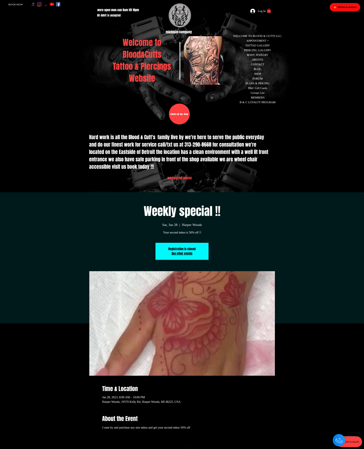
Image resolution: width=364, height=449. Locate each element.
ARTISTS (257, 59)
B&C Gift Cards (257, 88)
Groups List (257, 92)
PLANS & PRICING (258, 83)
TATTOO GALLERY (257, 45)
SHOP (257, 73)
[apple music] (33, 4)
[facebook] (58, 4)
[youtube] (52, 4)
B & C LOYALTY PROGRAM (257, 102)
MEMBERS (257, 97)
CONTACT (257, 64)
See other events (182, 253)
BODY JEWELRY (257, 54)
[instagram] (39, 4)
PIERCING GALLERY (257, 50)
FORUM (258, 78)
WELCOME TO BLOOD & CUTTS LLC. (257, 35)
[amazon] (45, 4)
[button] (269, 10)
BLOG (257, 69)
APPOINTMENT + (257, 40)
